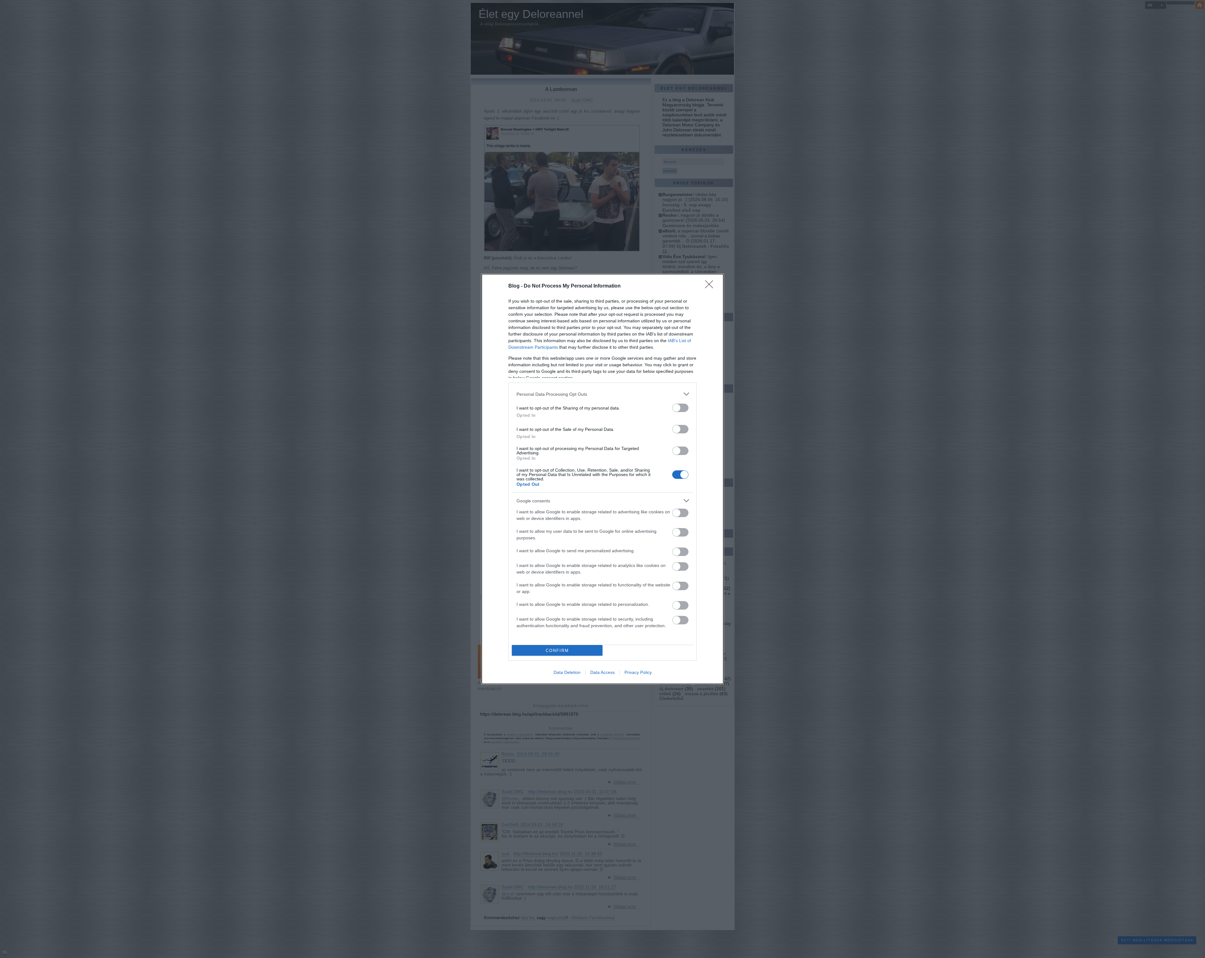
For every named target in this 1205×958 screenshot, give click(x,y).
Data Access (602, 672)
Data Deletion (567, 672)
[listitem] (602, 394)
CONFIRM (557, 650)
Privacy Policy (638, 672)
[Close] (711, 286)
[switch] (680, 408)
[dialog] (602, 479)
